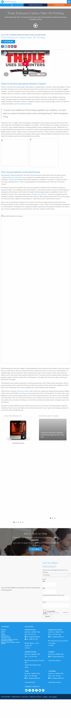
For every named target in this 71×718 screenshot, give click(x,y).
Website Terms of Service (35, 696)
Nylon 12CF (63, 192)
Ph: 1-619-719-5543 (55, 676)
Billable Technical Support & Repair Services (10, 643)
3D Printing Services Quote (35, 5)
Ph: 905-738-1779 (31, 634)
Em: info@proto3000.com (33, 637)
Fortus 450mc (25, 391)
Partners (3, 634)
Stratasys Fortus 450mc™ (39, 194)
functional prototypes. (25, 104)
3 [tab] (18, 522)
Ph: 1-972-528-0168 (31, 676)
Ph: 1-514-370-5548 (55, 634)
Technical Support (59, 5)
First (44, 581)
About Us (3, 629)
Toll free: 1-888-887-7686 (33, 632)
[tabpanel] (18, 470)
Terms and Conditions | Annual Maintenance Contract (9, 640)
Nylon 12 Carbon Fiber (15, 177)
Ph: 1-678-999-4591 (31, 656)
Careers (3, 631)
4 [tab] (20, 522)
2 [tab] (16, 522)
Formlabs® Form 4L (18, 443)
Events (3, 632)
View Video (7, 41)
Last (44, 588)
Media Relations (5, 636)
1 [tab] (14, 522)
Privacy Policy (25, 696)
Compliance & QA (6, 637)
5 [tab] (22, 522)
